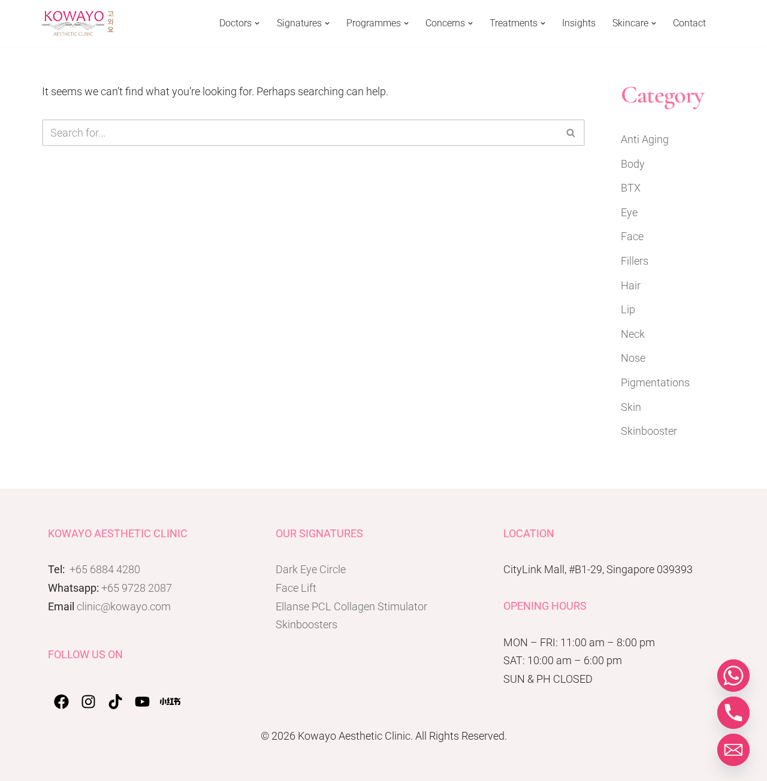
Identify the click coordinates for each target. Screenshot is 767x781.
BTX (631, 187)
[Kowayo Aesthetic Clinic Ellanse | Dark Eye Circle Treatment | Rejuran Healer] (78, 23)
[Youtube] (142, 701)
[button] (257, 23)
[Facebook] (61, 701)
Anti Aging (645, 139)
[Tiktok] (115, 701)
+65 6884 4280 (105, 569)
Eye (629, 212)
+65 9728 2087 (136, 588)
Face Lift (296, 588)
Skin (631, 407)
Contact (689, 23)
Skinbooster (649, 431)
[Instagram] (88, 701)
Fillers (634, 261)
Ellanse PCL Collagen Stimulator (351, 606)
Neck (633, 334)
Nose (633, 358)
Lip (628, 309)
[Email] (733, 750)
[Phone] (733, 713)
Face (632, 236)
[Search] (571, 132)
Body (633, 164)
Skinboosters (306, 624)
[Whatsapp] (733, 675)
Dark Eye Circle (311, 569)
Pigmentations (655, 382)
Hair (631, 285)
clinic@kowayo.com (124, 606)
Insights (579, 23)
